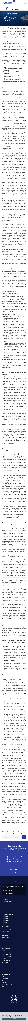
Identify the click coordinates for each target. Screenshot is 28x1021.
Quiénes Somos (5, 926)
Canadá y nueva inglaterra (8, 984)
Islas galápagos (5, 978)
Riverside (4, 958)
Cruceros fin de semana (7, 907)
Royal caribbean (5, 931)
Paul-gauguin (5, 935)
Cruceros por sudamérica (8, 914)
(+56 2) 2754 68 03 (13, 7)
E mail (15, 870)
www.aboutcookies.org (17, 301)
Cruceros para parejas (7, 918)
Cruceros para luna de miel (8, 916)
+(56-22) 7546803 (9, 890)
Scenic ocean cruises (6, 956)
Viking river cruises (6, 944)
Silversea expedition (6, 954)
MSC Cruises (4, 964)
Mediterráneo (5, 972)
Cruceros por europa (6, 912)
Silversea (4, 950)
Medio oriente (5, 982)
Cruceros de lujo (6, 922)
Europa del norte (6, 974)
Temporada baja (5, 899)
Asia (3, 986)
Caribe (3, 970)
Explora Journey (6, 960)
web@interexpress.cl (14, 872)
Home (3, 13)
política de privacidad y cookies (14, 1016)
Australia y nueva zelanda (8, 988)
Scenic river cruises (6, 939)
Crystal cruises (5, 941)
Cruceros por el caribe (7, 910)
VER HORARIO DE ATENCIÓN (14, 861)
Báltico (3, 976)
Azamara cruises (6, 948)
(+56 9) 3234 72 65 (13, 10)
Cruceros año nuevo (6, 905)
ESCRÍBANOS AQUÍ (15, 859)
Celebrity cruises (6, 933)
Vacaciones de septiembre (8, 903)
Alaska (3, 980)
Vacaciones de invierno (7, 901)
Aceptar (14, 1018)
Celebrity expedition (6, 952)
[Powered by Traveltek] (14, 881)
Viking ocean (5, 946)
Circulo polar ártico (6, 990)
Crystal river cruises (7, 937)
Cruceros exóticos (6, 920)
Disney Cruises (5, 962)
